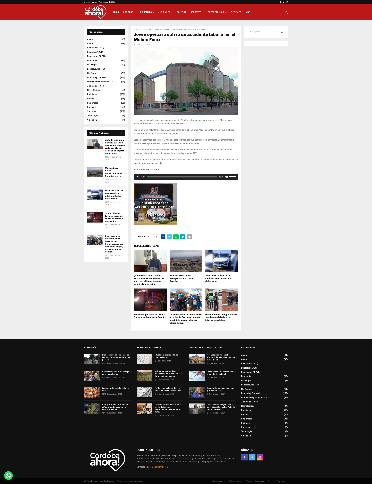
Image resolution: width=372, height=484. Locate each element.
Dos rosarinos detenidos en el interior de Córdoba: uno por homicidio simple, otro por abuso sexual (186, 318)
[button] (8, 475)
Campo (90, 43)
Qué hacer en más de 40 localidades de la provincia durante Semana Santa (167, 373)
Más (248, 12)
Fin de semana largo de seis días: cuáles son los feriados (167, 389)
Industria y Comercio (97, 77)
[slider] (233, 176)
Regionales (92, 103)
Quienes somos (218, 481)
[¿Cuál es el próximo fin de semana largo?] (144, 359)
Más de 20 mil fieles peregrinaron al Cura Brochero (181, 278)
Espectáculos (216, 12)
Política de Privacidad (276, 481)
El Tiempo (236, 12)
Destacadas (93, 56)
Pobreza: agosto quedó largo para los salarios (115, 373)
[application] (186, 177)
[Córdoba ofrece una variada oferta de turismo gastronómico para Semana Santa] (144, 408)
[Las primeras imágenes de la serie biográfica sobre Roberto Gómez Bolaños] (197, 408)
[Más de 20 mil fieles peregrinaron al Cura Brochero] (95, 172)
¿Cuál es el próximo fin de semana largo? (166, 356)
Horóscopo (92, 73)
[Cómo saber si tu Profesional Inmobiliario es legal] (197, 376)
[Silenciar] (226, 176)
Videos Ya (92, 120)
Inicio (116, 12)
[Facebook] (244, 457)
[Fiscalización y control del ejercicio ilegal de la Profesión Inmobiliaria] (197, 359)
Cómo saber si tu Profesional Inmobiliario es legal (220, 373)
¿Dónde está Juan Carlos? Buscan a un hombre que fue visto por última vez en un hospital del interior (149, 279)
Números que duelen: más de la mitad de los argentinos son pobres (116, 357)
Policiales (146, 12)
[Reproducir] (137, 176)
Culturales (92, 48)
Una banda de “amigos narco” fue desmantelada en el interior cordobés (221, 317)
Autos (90, 39)
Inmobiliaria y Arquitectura (100, 82)
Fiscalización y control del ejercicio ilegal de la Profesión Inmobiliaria (221, 357)
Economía (92, 60)
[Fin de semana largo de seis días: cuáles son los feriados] (144, 392)
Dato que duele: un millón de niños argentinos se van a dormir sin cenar (115, 407)
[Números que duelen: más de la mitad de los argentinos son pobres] (92, 359)
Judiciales (164, 12)
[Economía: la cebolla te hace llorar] (92, 392)
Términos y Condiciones (255, 481)
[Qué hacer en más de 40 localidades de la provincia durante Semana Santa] (144, 375)
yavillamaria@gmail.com (157, 467)
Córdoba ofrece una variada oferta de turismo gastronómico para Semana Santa (167, 408)
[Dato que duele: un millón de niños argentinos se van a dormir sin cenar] (92, 408)
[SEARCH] (282, 32)
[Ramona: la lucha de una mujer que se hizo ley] (197, 392)
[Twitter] (252, 457)
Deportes (196, 12)
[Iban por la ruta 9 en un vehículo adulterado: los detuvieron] (95, 195)
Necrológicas (93, 90)
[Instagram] (260, 457)
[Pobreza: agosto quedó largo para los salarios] (92, 376)
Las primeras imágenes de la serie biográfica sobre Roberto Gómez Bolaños (221, 407)
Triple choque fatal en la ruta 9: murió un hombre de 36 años (150, 316)
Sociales (91, 107)
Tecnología (92, 115)
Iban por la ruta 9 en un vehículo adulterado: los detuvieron (218, 278)
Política (181, 12)
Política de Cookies (235, 481)
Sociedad (128, 12)
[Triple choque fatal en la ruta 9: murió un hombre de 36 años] (95, 217)
